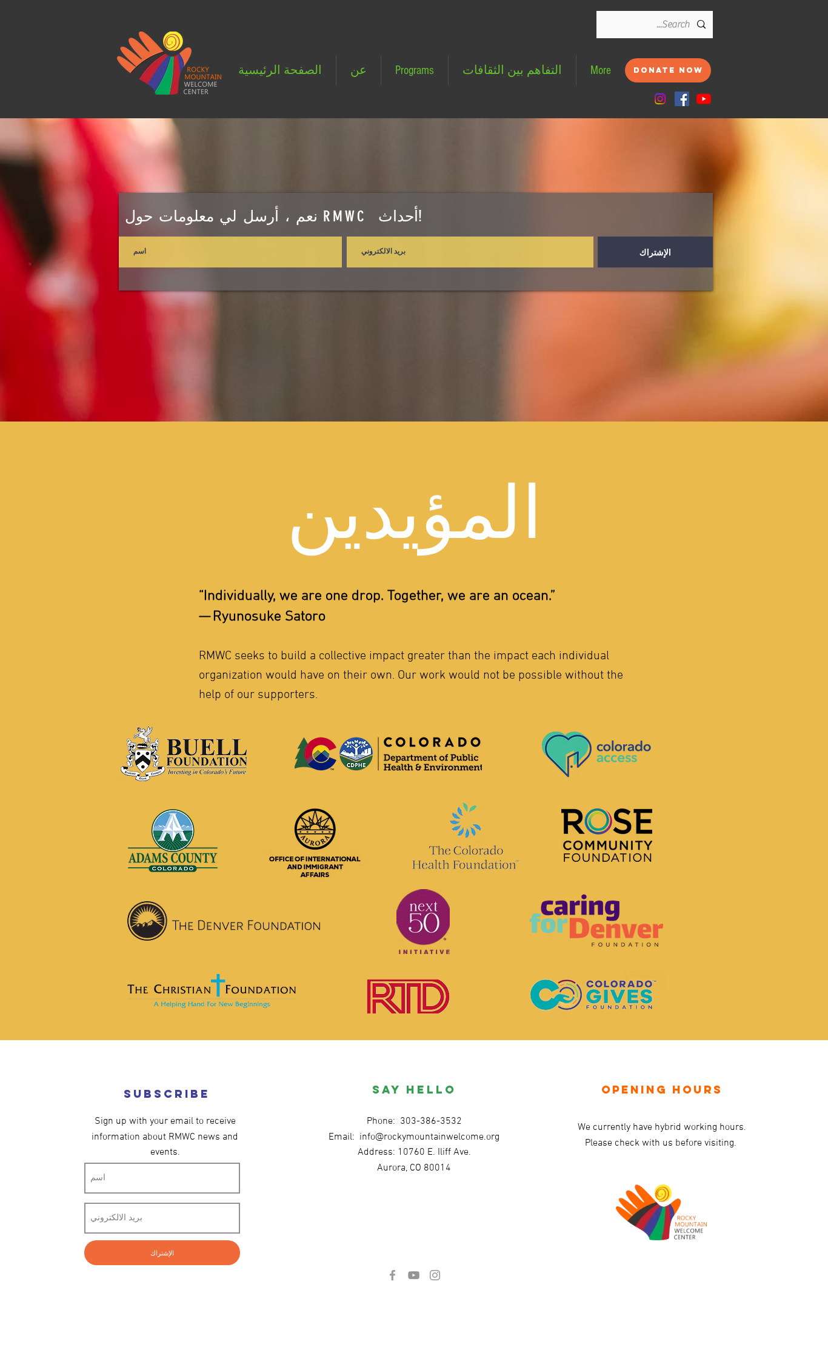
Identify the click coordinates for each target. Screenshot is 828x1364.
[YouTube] (703, 99)
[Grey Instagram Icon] (435, 1275)
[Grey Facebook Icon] (392, 1275)
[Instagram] (660, 99)
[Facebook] (682, 99)
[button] (414, 70)
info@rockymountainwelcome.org (429, 1137)
